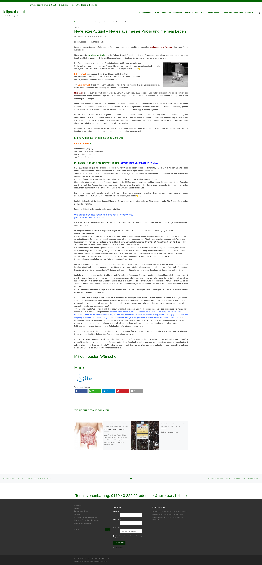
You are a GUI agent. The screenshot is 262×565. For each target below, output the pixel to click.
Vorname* (116, 511)
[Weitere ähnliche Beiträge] (185, 416)
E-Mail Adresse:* (119, 528)
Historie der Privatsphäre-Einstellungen (86, 520)
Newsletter (85, 22)
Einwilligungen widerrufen (82, 523)
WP (83, 561)
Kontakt (76, 508)
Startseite (77, 22)
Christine (80, 36)
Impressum (77, 505)
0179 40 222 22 (124, 495)
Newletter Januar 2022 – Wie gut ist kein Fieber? (168, 514)
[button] (81, 391)
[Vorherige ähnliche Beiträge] (180, 416)
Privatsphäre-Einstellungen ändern (85, 517)
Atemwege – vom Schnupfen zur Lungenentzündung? (169, 511)
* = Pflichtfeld (118, 547)
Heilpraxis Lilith (85, 558)
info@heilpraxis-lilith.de (167, 495)
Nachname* (117, 519)
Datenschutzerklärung (81, 511)
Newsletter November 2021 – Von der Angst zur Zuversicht (167, 518)
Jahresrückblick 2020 (170, 426)
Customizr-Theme (101, 561)
